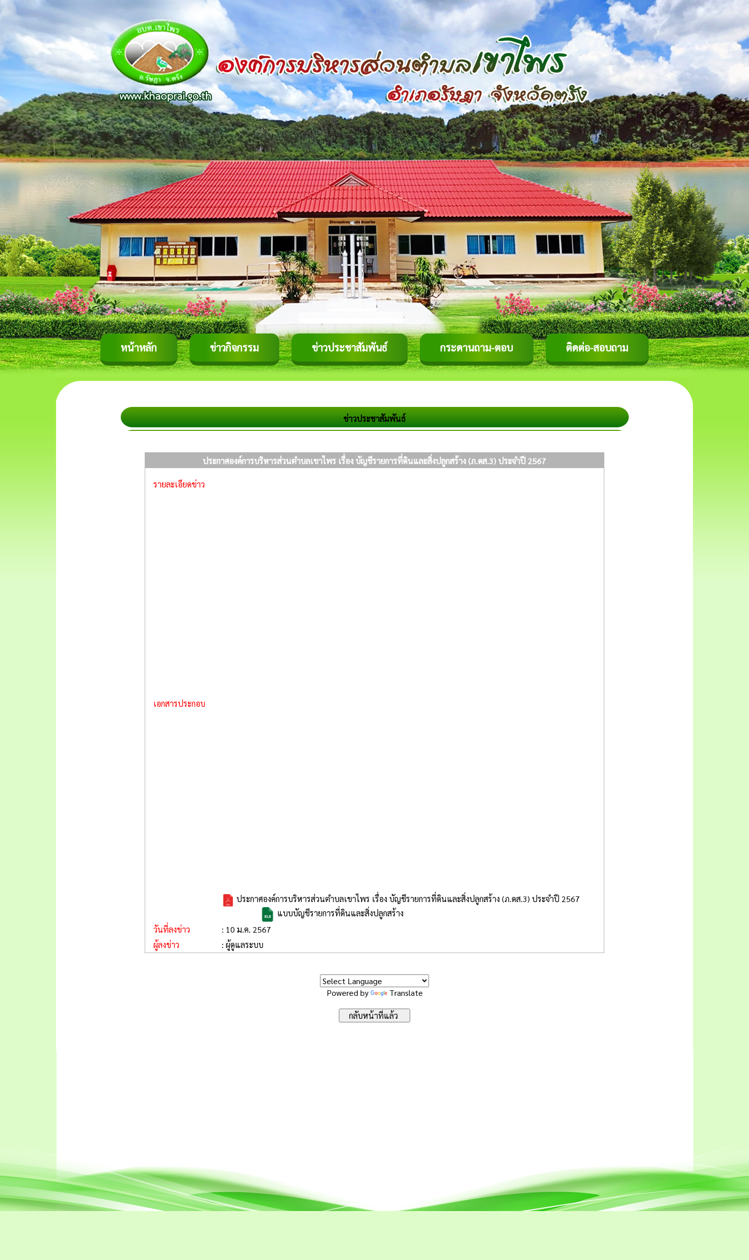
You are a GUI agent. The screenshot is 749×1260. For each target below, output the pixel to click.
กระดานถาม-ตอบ (476, 347)
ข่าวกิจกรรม (234, 347)
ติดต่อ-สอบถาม (597, 347)
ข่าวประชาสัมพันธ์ (349, 347)
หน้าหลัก (139, 347)
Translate (406, 992)
